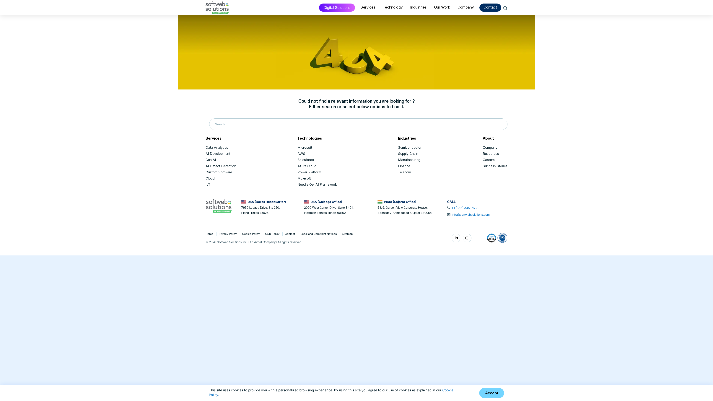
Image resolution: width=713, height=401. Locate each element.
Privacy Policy (228, 234)
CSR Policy (272, 234)
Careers (489, 160)
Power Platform (309, 172)
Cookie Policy (251, 234)
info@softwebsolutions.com (471, 214)
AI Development (218, 154)
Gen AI (211, 160)
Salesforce (305, 160)
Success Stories (495, 166)
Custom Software (219, 172)
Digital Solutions (337, 7)
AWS (301, 154)
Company (490, 147)
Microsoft (304, 147)
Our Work (442, 7)
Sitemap (347, 234)
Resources (491, 154)
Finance (404, 166)
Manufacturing (409, 160)
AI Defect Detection (221, 166)
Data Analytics (217, 147)
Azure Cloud (306, 166)
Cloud (210, 178)
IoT (208, 184)
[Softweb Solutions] (219, 205)
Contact (490, 7)
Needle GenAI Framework (317, 184)
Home (210, 234)
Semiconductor (409, 147)
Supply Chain (408, 154)
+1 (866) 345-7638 (465, 208)
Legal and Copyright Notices (319, 234)
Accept (491, 393)
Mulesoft (304, 178)
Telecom (404, 172)
